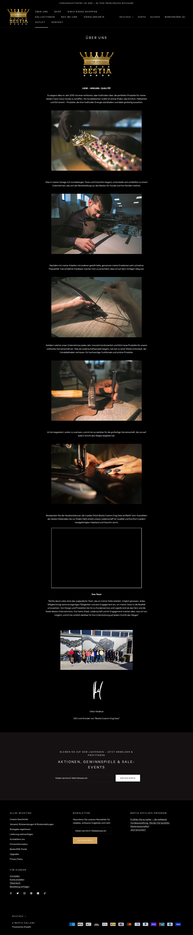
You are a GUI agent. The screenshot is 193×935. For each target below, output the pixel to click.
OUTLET (40, 22)
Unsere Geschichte (19, 819)
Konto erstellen (17, 879)
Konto (142, 17)
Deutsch (125, 17)
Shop (57, 11)
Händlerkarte (94, 17)
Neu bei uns (69, 17)
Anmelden (15, 876)
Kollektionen (45, 17)
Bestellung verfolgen (19, 886)
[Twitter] (18, 893)
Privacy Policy (16, 859)
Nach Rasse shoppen (82, 11)
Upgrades (14, 854)
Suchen (155, 17)
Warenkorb (15, 883)
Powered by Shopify (21, 927)
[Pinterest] (31, 893)
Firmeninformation (19, 844)
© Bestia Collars (23, 923)
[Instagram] (24, 893)
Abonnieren (128, 778)
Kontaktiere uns (17, 839)
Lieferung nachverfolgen (21, 834)
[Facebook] (11, 893)
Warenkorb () (175, 17)
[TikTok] (45, 893)
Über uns (41, 11)
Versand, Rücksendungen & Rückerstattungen (32, 824)
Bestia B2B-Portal (18, 849)
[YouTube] (38, 893)
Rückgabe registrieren (20, 829)
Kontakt (57, 22)
